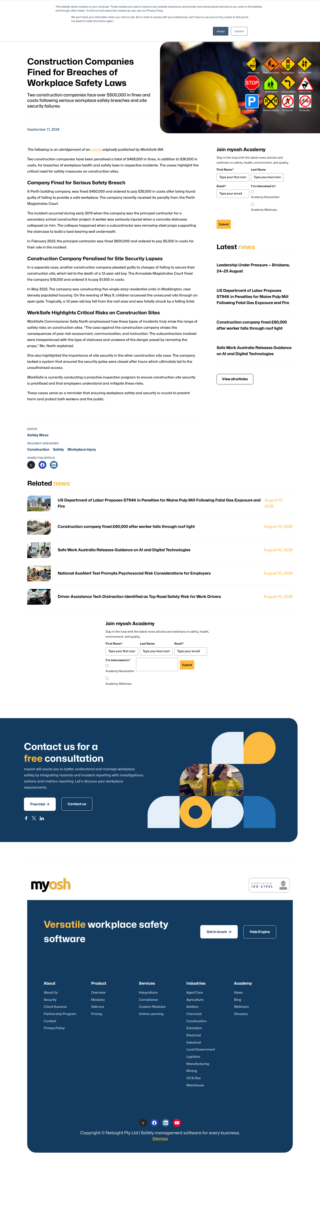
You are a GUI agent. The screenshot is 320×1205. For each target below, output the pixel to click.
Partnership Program (60, 1014)
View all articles (235, 379)
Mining (191, 1071)
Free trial (39, 804)
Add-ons (97, 1006)
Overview (98, 992)
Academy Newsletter (265, 197)
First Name (225, 169)
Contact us (77, 804)
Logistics (193, 1056)
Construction (38, 449)
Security (50, 999)
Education (194, 1028)
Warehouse (195, 1085)
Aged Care (194, 992)
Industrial (193, 1042)
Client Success (55, 1006)
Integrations (148, 992)
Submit (224, 224)
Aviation (192, 1006)
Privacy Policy (54, 1028)
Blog (237, 999)
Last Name (258, 169)
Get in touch (219, 932)
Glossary (241, 1014)
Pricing (96, 1014)
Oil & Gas (193, 1078)
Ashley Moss (38, 435)
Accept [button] (221, 31)
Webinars (241, 1006)
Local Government (200, 1049)
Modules (98, 999)
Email (221, 186)
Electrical (193, 1035)
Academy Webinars (264, 210)
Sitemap (160, 1139)
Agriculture (195, 999)
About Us (51, 992)
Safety (58, 449)
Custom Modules (152, 1006)
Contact (50, 1021)
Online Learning (151, 1014)
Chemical (194, 1014)
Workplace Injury (81, 449)
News (238, 992)
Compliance (148, 999)
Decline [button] (239, 31)
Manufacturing (197, 1064)
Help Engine (260, 932)
